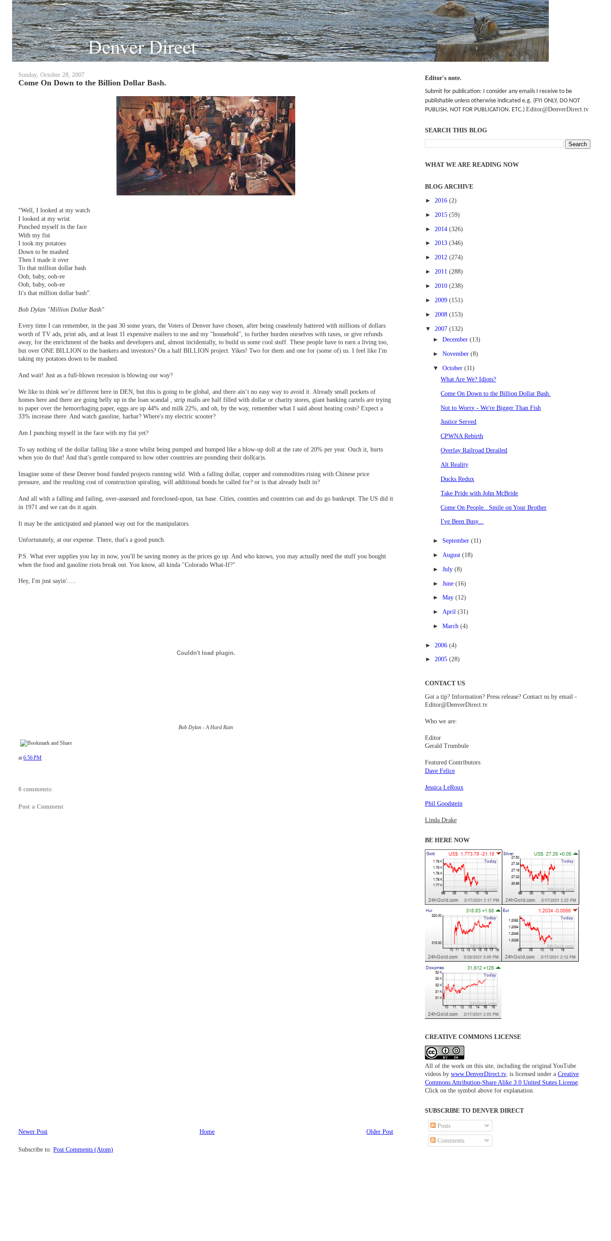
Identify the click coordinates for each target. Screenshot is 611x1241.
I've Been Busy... (462, 521)
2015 (442, 214)
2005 (442, 659)
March (451, 625)
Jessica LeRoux (444, 787)
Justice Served (458, 421)
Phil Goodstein (443, 803)
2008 (442, 314)
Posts (443, 1125)
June (448, 583)
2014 (442, 228)
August (452, 554)
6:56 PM (32, 758)
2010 (442, 285)
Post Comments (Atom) (83, 1149)
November (456, 353)
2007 (442, 328)
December (456, 339)
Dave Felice (440, 770)
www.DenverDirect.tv (478, 1073)
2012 (442, 257)
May (448, 597)
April (450, 611)
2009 (442, 300)
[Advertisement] (85, 1064)
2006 (442, 645)
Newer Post (32, 1131)
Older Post (379, 1131)
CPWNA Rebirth (462, 435)
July (448, 569)
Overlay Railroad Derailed (474, 450)
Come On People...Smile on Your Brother (494, 507)
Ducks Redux (457, 478)
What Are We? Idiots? (468, 379)
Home (207, 1131)
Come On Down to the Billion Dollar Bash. (92, 82)
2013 (442, 242)
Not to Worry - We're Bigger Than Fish (491, 407)
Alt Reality (454, 464)
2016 (442, 200)
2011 (442, 271)
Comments (450, 1140)
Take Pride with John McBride (479, 493)
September (456, 540)
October (453, 367)
